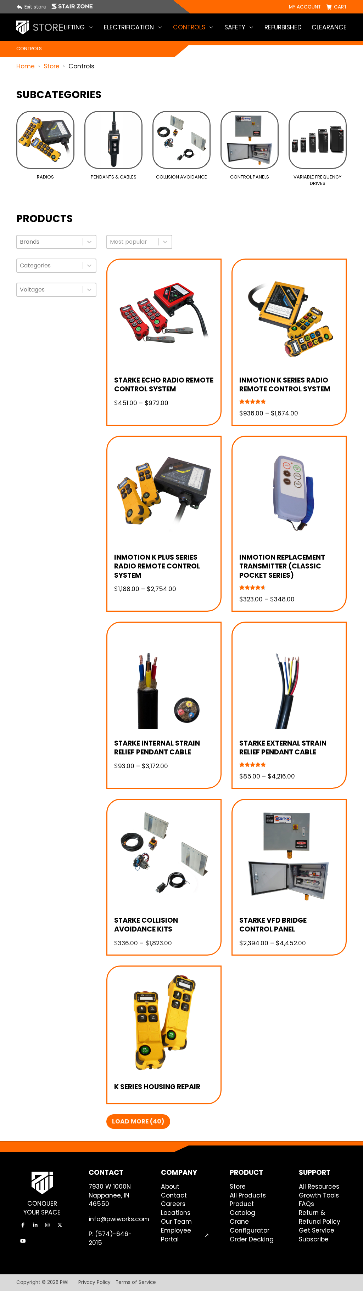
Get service (316, 1230)
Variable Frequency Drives (317, 180)
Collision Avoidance (181, 177)
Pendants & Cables (113, 177)
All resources (319, 1186)
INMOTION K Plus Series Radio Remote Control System (157, 566)
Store (52, 66)
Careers (173, 1204)
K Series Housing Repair (157, 1087)
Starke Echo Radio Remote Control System (163, 384)
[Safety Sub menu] (251, 27)
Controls (189, 27)
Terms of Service (136, 1282)
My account (305, 7)
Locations (175, 1212)
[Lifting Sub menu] (91, 27)
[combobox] (50, 242)
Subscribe (314, 1239)
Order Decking (252, 1239)
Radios (45, 177)
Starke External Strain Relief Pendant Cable (282, 747)
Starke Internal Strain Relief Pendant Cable (157, 747)
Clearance (329, 27)
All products (248, 1195)
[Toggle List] (89, 242)
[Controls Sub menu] (211, 27)
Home (25, 66)
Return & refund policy (319, 1217)
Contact (174, 1195)
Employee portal (176, 1235)
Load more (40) (138, 1121)
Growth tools (319, 1195)
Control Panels (249, 177)
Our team (176, 1221)
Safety (234, 27)
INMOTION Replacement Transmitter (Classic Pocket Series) (282, 566)
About (170, 1186)
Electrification (129, 27)
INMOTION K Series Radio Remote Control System (284, 384)
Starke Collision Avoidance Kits (146, 925)
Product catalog (242, 1208)
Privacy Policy (94, 1282)
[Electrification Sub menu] (160, 27)
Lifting (74, 27)
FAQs (306, 1204)
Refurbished (283, 27)
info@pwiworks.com (119, 1219)
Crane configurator (249, 1226)
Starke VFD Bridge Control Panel (273, 925)
